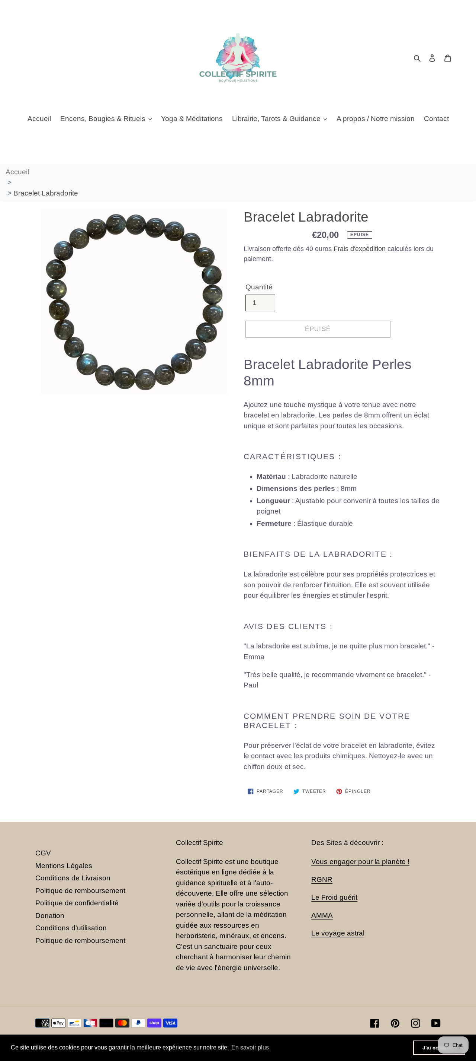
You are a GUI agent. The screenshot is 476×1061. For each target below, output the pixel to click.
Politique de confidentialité (77, 903)
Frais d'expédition (360, 248)
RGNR (321, 879)
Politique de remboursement (80, 891)
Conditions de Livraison (72, 878)
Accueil (17, 172)
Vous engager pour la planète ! (360, 861)
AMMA (322, 915)
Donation (49, 915)
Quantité (259, 287)
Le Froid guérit (334, 897)
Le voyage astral (337, 933)
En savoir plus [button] (250, 1047)
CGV (43, 853)
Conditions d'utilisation (71, 928)
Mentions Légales (63, 866)
